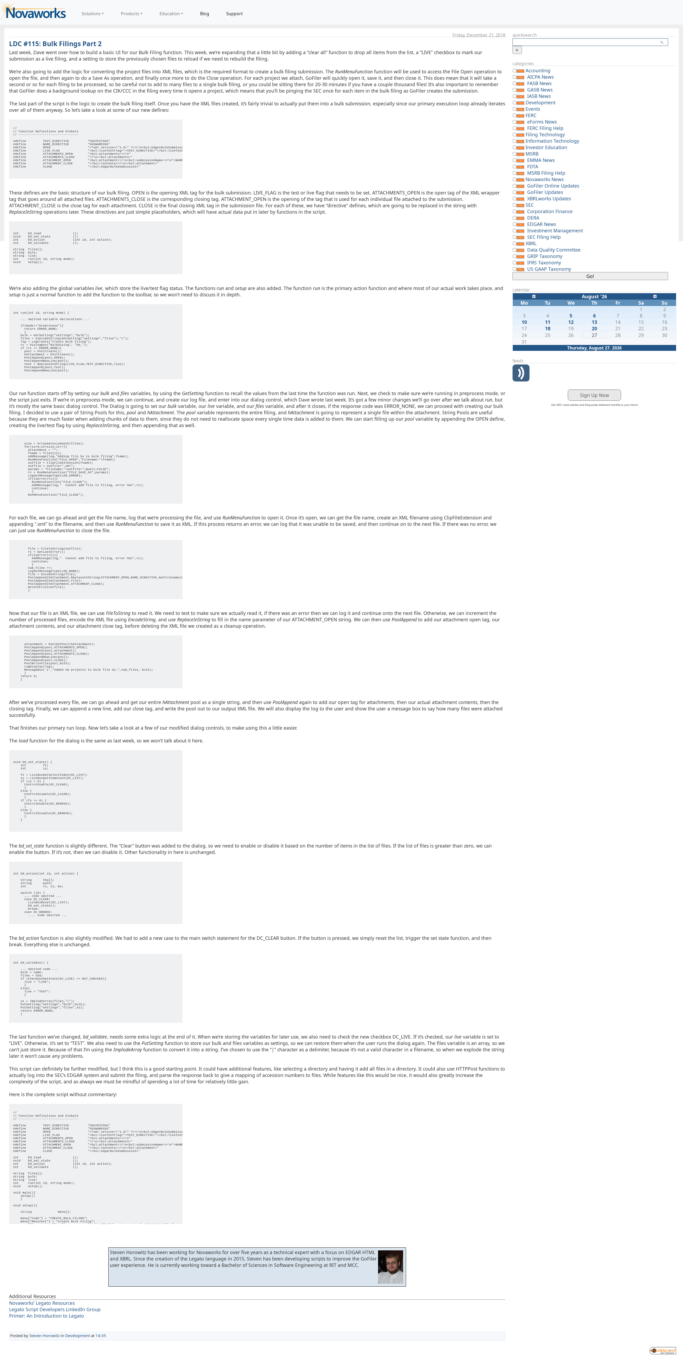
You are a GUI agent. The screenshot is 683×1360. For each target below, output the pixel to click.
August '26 (594, 296)
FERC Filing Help (545, 128)
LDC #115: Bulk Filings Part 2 (55, 43)
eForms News (542, 121)
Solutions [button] (91, 14)
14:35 (101, 1335)
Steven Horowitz (44, 1335)
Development (77, 1335)
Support (234, 14)
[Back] (534, 296)
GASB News (540, 89)
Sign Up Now (594, 395)
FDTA (532, 166)
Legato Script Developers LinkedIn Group (55, 1309)
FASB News (539, 83)
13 (594, 322)
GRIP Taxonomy (544, 256)
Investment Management (555, 230)
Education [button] (170, 14)
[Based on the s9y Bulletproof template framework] (662, 1350)
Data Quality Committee (554, 249)
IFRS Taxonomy (544, 262)
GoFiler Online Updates (553, 185)
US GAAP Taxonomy (549, 269)
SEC (530, 205)
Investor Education (546, 147)
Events (533, 109)
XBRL (531, 243)
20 (594, 328)
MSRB (532, 153)
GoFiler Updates (545, 192)
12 (571, 322)
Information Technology (552, 141)
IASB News (539, 96)
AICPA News (540, 77)
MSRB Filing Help (546, 173)
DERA (533, 217)
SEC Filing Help (544, 237)
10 (524, 322)
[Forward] (655, 296)
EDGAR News (541, 224)
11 (547, 322)
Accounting (538, 70)
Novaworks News (544, 179)
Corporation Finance (550, 211)
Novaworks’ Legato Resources (42, 1303)
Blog (204, 14)
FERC (531, 115)
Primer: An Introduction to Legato (46, 1316)
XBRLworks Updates (549, 198)
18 (547, 328)
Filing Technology (545, 134)
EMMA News (541, 160)
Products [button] (130, 14)
